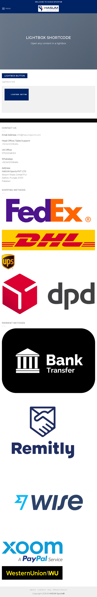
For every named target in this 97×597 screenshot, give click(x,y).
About (33, 590)
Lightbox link (8, 82)
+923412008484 (10, 144)
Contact (42, 590)
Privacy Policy (60, 590)
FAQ (49, 590)
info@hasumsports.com (29, 135)
